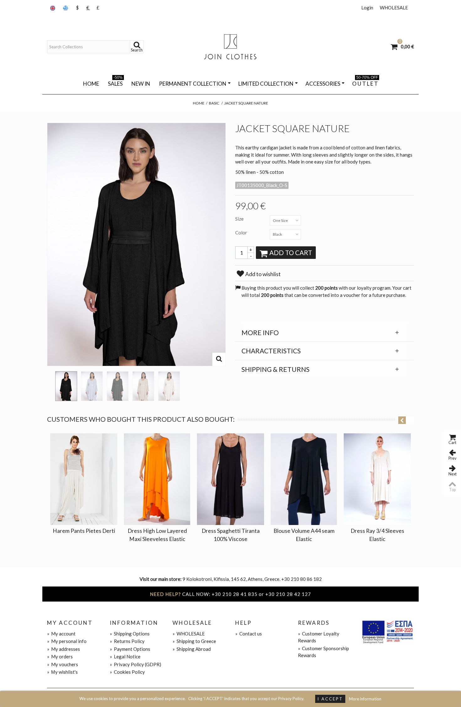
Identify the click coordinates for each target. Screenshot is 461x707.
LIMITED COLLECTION (266, 83)
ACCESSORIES (322, 83)
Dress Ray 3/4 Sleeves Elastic (377, 535)
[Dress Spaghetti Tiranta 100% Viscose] (230, 479)
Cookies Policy (127, 672)
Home (91, 83)
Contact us (248, 633)
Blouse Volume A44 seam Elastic (304, 535)
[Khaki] (118, 386)
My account (61, 633)
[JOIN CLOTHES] (230, 47)
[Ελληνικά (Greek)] (66, 7)
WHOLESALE (394, 7)
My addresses (63, 649)
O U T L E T (365, 82)
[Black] (66, 386)
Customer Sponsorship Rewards (323, 651)
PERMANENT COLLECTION (192, 83)
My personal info (67, 641)
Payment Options (130, 649)
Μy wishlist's (62, 672)
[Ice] (92, 386)
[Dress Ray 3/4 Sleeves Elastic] (377, 479)
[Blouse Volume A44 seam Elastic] (303, 479)
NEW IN (140, 83)
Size (240, 219)
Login (367, 7)
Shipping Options (130, 633)
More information (365, 698)
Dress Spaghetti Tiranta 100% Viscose (231, 535)
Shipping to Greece (194, 641)
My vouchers (62, 664)
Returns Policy (127, 641)
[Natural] (143, 386)
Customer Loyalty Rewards (318, 637)
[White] (169, 386)
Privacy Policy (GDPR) (135, 664)
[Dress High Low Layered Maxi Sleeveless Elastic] (157, 479)
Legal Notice (125, 656)
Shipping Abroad (191, 649)
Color (241, 232)
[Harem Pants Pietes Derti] (83, 479)
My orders (60, 656)
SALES (115, 82)
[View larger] (218, 359)
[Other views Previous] (50, 384)
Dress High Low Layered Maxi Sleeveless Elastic (157, 535)
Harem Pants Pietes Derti (84, 531)
